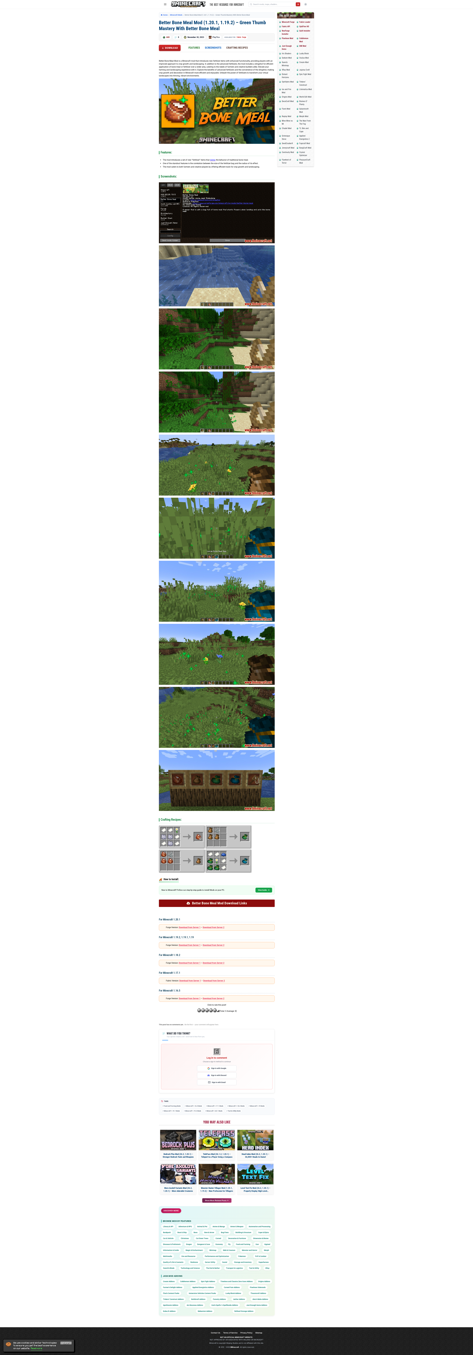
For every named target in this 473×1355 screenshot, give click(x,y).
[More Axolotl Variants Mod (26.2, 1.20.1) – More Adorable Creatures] (178, 1174)
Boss (195, 1232)
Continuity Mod (288, 152)
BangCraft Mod (305, 148)
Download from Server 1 (189, 927)
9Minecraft (234, 1347)
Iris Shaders (286, 53)
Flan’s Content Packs (171, 1293)
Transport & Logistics (234, 1268)
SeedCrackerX (287, 143)
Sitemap (258, 1333)
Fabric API (286, 26)
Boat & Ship (182, 1232)
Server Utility (210, 1262)
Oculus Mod (304, 58)
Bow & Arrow (209, 1232)
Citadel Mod (286, 128)
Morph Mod (303, 116)
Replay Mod (286, 116)
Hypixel (267, 1244)
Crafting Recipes (237, 47)
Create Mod (304, 62)
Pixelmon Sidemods (258, 1287)
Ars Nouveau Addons (195, 1305)
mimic (212, 160)
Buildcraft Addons (198, 1299)
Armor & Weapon (236, 1226)
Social (224, 1262)
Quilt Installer (304, 31)
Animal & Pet (202, 1226)
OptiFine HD (304, 26)
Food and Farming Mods (172, 1106)
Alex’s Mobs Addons (260, 1299)
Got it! (66, 1343)
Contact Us (215, 1333)
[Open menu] (165, 4)
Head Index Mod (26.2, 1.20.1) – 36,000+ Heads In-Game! (255, 1155)
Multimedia (167, 1256)
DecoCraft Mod (288, 101)
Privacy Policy (246, 1333)
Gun (257, 1244)
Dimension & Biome (261, 1238)
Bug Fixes (225, 1232)
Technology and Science (190, 1268)
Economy (219, 1244)
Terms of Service (230, 1333)
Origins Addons (264, 1281)
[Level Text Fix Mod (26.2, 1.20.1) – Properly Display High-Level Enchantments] (255, 1174)
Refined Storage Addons (243, 1311)
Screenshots (213, 47)
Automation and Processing (259, 1226)
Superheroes (264, 1262)
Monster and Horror (249, 1250)
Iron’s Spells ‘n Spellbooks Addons (224, 1305)
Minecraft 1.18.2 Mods (237, 1106)
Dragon (189, 1244)
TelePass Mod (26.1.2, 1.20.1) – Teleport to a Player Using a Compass (216, 1155)
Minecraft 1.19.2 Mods (193, 1111)
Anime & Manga (219, 1226)
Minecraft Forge (288, 22)
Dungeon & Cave (203, 1244)
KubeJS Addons (169, 1311)
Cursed (218, 1238)
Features (194, 47)
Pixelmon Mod (287, 38)
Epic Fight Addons (208, 1281)
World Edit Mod (305, 97)
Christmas (185, 1238)
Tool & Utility (254, 1268)
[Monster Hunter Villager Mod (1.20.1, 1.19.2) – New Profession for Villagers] (217, 1174)
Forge (244, 37)
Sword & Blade (168, 1268)
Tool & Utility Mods (234, 1111)
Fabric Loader (304, 22)
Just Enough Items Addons (256, 1305)
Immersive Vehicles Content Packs (202, 1293)
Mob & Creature (229, 1250)
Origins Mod (286, 97)
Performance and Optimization (217, 1256)
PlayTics (216, 37)
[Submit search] (298, 4)
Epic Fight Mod (305, 74)
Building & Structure (243, 1232)
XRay (267, 1268)
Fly (229, 1244)
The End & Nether (213, 1268)
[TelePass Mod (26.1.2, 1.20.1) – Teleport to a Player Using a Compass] (217, 1140)
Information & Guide (171, 1250)
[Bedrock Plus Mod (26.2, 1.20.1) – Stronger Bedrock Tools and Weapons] (178, 1140)
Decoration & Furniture (237, 1238)
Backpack (167, 1232)
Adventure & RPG (185, 1226)
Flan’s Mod (286, 109)
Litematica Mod (305, 89)
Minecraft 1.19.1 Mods (172, 1111)
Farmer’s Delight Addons (172, 1287)
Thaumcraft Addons (258, 1293)
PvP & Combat (260, 1256)
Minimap (212, 1250)
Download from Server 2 (213, 927)
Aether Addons (239, 1299)
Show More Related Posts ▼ (217, 1200)
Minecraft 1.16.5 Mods (194, 1106)
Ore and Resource (188, 1256)
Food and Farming (243, 1244)
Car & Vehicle (168, 1238)
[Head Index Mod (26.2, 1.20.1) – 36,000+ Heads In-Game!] (255, 1140)
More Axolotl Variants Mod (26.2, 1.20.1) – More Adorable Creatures (178, 1189)
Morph (266, 1250)
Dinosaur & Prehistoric (172, 1244)
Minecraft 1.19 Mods (257, 1106)
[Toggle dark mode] (305, 4)
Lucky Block (304, 53)
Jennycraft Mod (288, 148)
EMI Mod (302, 46)
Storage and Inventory (243, 1262)
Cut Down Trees (202, 1238)
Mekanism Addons (205, 1311)
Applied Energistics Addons (203, 1287)
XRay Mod (286, 70)
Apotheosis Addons (170, 1305)
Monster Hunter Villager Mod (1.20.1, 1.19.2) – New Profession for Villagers (216, 1189)
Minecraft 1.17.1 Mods (215, 1106)
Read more (36, 1348)
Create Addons (169, 1281)
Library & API (168, 1226)
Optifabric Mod (288, 82)
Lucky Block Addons (233, 1293)
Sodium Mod (287, 58)
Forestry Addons (219, 1299)
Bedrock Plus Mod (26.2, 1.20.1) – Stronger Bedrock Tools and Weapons (178, 1155)
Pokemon (242, 1256)
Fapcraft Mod (304, 143)
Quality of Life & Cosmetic (173, 1262)
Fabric (239, 37)
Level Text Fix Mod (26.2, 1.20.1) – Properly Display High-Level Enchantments (255, 1190)
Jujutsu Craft (304, 70)
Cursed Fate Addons (232, 1287)
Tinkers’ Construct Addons (173, 1299)
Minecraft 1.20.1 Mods (214, 1111)
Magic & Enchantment (194, 1250)
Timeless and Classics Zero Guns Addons (236, 1281)
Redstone (194, 1262)
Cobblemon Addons (187, 1281)
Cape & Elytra (263, 1232)
